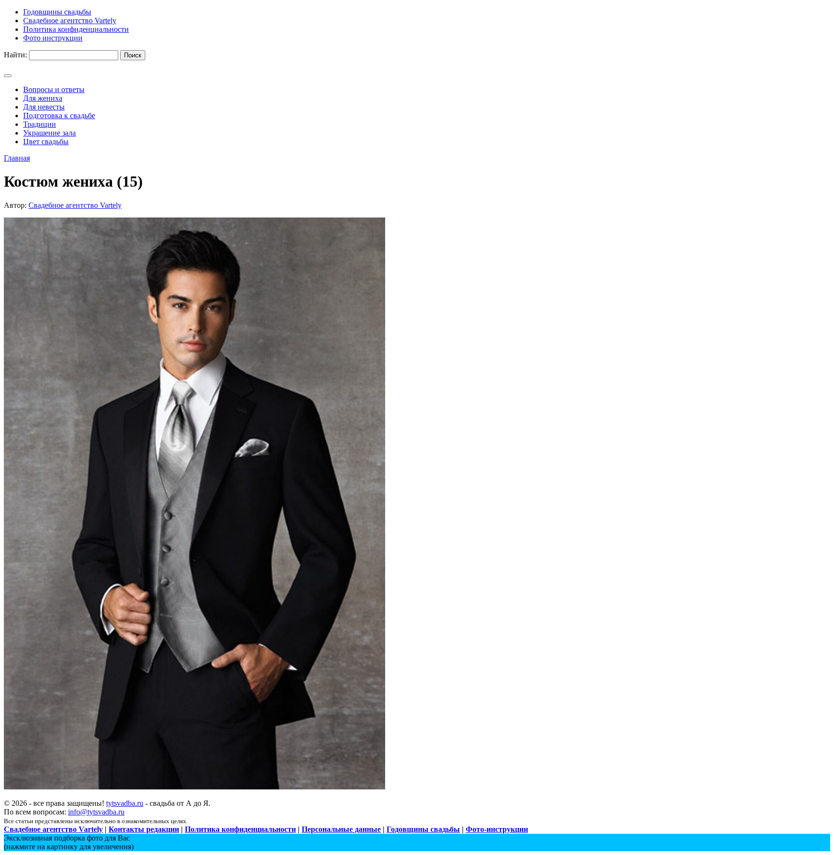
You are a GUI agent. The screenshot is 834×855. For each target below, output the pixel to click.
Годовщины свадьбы (423, 829)
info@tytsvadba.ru (96, 812)
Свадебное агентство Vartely (75, 205)
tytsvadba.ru (124, 803)
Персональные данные (341, 829)
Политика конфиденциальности (240, 829)
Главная (17, 158)
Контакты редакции (144, 829)
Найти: (15, 55)
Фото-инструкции (497, 829)
